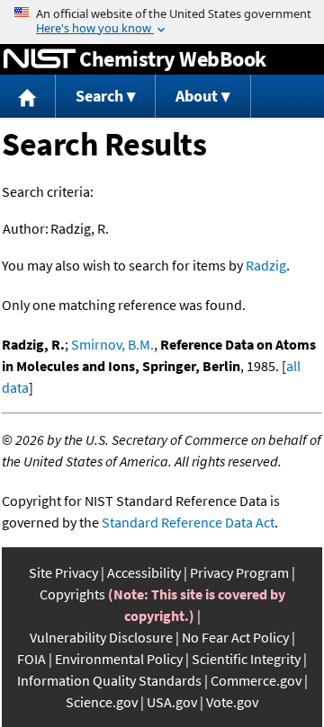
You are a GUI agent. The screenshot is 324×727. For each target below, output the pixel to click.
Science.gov (102, 702)
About (197, 95)
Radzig (266, 265)
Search (99, 95)
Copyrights (72, 594)
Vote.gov (232, 702)
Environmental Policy (119, 659)
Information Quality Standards (109, 680)
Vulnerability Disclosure (101, 637)
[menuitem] (28, 97)
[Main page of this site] (28, 97)
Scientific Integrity (246, 659)
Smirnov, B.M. (112, 344)
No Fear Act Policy (235, 637)
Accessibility (144, 572)
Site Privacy (63, 572)
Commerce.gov (256, 680)
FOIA (31, 659)
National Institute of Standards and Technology (40, 59)
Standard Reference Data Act (188, 522)
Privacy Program (239, 572)
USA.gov (172, 702)
